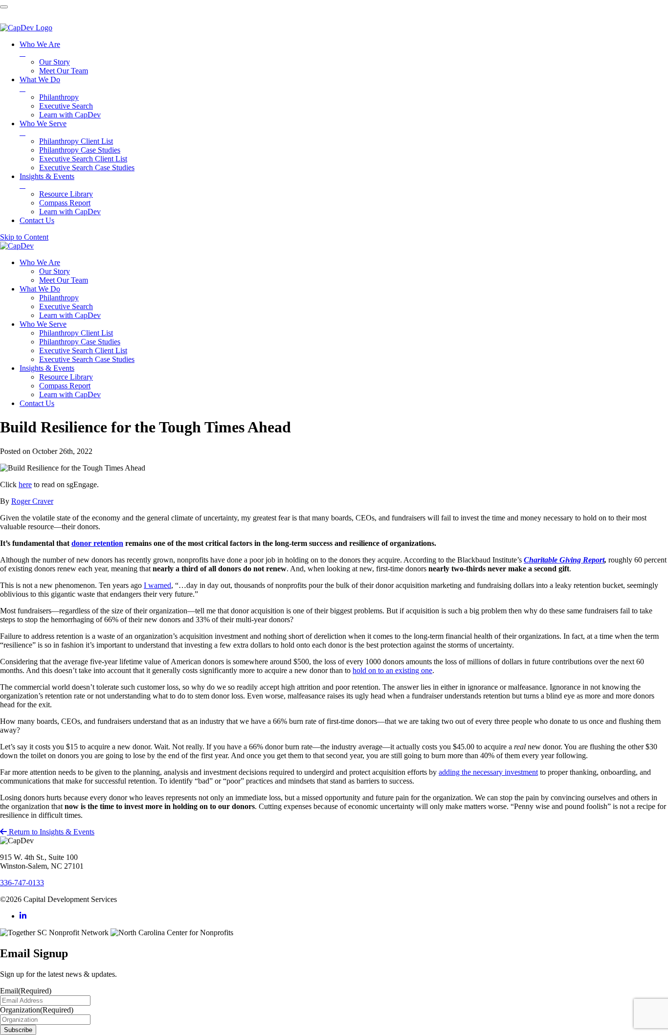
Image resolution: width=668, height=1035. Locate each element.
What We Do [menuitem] (40, 83)
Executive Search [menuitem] (66, 106)
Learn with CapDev (70, 315)
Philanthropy (59, 297)
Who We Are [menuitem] (40, 48)
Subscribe (18, 1030)
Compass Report (64, 386)
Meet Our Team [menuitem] (63, 71)
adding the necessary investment (488, 772)
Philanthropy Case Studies (79, 342)
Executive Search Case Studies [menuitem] (86, 167)
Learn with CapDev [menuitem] (70, 115)
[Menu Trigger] (4, 6)
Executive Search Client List (83, 350)
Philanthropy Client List (76, 333)
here (25, 484)
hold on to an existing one (392, 670)
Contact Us (37, 403)
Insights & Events (47, 368)
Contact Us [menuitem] (37, 220)
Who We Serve (43, 324)
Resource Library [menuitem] (66, 194)
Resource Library (66, 377)
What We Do (40, 289)
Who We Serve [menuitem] (43, 127)
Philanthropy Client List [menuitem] (76, 141)
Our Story (54, 271)
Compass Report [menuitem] (64, 203)
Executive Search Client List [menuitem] (83, 159)
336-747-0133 (22, 882)
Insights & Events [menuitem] (47, 180)
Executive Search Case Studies (86, 359)
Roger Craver (32, 501)
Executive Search (66, 306)
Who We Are (40, 262)
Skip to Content (24, 237)
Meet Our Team (63, 280)
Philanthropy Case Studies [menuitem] (79, 150)
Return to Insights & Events (50, 832)
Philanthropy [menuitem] (59, 97)
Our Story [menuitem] (54, 62)
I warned (157, 585)
